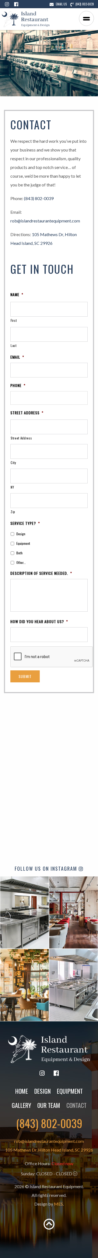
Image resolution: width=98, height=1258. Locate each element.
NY (12, 487)
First (14, 320)
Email (17, 357)
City (13, 462)
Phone (18, 385)
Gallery (21, 1105)
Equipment (23, 543)
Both (19, 553)
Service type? (25, 523)
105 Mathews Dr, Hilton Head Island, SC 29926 (49, 1149)
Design (20, 533)
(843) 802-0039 (39, 198)
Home (21, 1091)
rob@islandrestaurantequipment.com (45, 220)
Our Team (48, 1105)
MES (58, 1203)
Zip (13, 511)
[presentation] (51, 657)
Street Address (27, 412)
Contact (76, 1105)
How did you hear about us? (39, 621)
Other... (21, 562)
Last (14, 345)
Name (16, 294)
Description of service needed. (41, 573)
